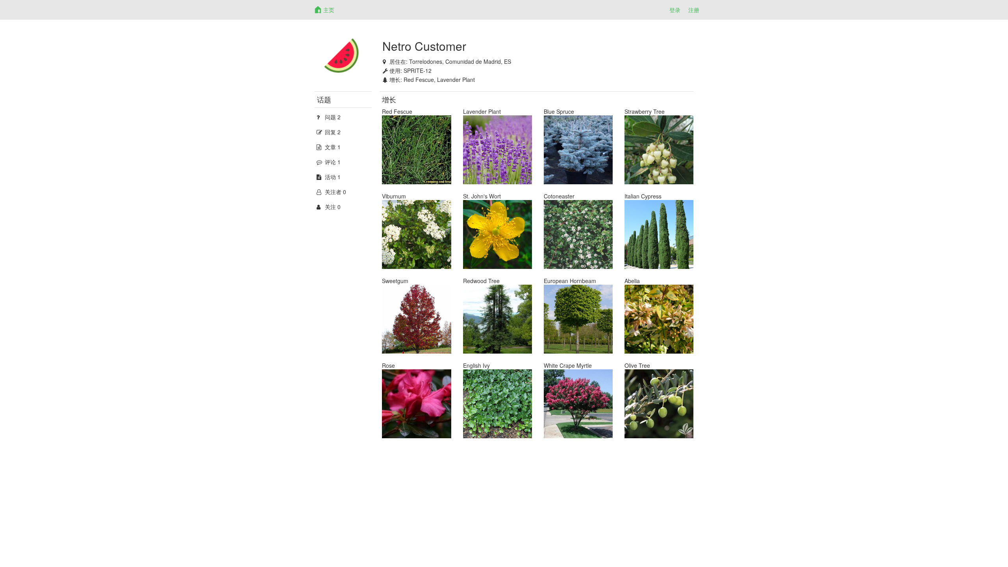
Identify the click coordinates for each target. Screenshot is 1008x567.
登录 (674, 10)
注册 (693, 10)
